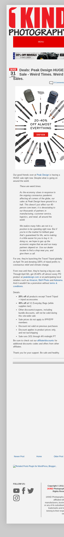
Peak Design (43, 175)
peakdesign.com (31, 277)
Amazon (33, 280)
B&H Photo (44, 280)
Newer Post (19, 456)
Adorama (58, 280)
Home (39, 456)
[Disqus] (38, 409)
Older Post (58, 456)
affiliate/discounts (45, 340)
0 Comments (59, 82)
